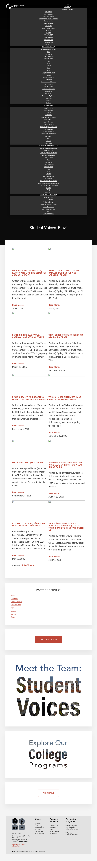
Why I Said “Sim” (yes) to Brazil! (29, 462)
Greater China (16, 605)
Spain (13, 617)
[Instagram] (15, 821)
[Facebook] (22, 821)
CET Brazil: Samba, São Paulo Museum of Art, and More (28, 524)
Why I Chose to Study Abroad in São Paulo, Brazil (66, 336)
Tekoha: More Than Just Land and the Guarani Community (64, 398)
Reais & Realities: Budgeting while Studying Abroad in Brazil (30, 398)
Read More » (18, 305)
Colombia (14, 599)
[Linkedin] (15, 827)
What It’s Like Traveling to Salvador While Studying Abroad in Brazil (63, 273)
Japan (13, 611)
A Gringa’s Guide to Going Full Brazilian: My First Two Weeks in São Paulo (65, 464)
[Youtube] (22, 827)
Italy (12, 608)
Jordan (13, 614)
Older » (30, 565)
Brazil (13, 596)
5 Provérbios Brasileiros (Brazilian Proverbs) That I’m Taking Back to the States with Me (66, 526)
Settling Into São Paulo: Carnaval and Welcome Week (28, 336)
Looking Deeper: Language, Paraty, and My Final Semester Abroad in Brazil (29, 273)
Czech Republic (16, 602)
